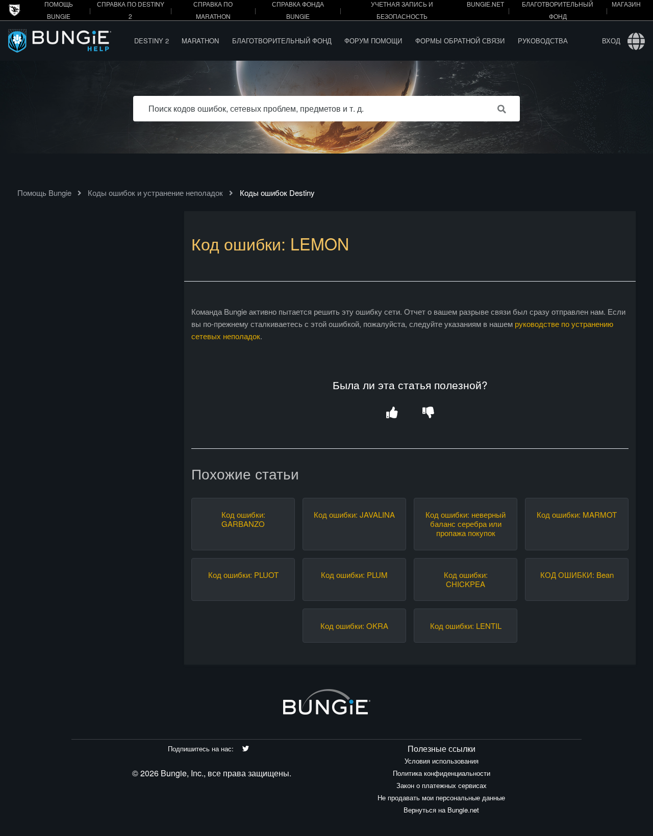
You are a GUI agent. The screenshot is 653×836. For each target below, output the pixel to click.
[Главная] (68, 40)
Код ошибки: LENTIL (465, 625)
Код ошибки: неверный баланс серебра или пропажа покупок (465, 524)
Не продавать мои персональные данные (441, 797)
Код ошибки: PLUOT (243, 574)
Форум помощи (373, 40)
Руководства (543, 40)
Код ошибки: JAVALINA (354, 514)
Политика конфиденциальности (441, 773)
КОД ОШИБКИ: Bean (577, 574)
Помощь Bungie (44, 192)
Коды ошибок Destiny (277, 192)
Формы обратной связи (460, 40)
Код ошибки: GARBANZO (243, 519)
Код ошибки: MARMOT (577, 514)
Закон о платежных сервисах (441, 785)
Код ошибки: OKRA (354, 625)
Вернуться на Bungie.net (441, 810)
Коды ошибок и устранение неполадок (155, 192)
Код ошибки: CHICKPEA (466, 579)
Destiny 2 (151, 40)
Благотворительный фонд (282, 40)
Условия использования (442, 761)
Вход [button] (611, 40)
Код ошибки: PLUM (354, 574)
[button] (392, 413)
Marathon (200, 40)
